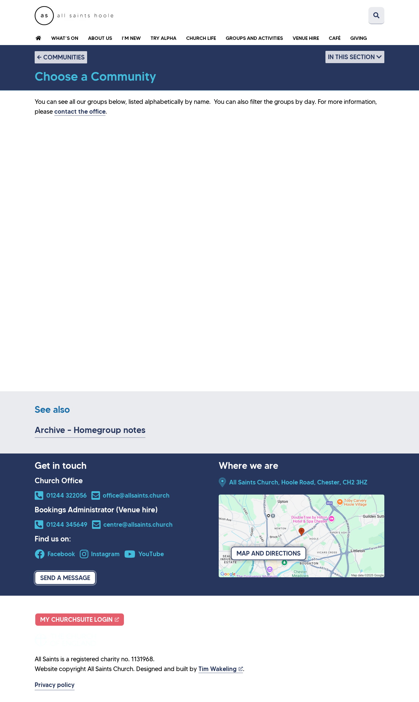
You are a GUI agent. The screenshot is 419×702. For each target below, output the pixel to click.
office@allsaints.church (136, 495)
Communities (64, 57)
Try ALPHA (163, 38)
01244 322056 (66, 495)
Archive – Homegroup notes (90, 430)
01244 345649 (66, 524)
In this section (352, 57)
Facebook (61, 554)
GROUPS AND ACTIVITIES (254, 38)
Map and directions (268, 553)
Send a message (65, 578)
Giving (358, 38)
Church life (201, 38)
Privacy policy (55, 685)
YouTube (151, 554)
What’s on (64, 38)
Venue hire (306, 38)
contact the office (80, 111)
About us (100, 38)
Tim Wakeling (217, 669)
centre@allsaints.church (138, 524)
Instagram (105, 554)
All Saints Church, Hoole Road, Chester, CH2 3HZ (298, 482)
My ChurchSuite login (76, 619)
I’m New (131, 38)
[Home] (74, 15)
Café (334, 38)
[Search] (376, 15)
